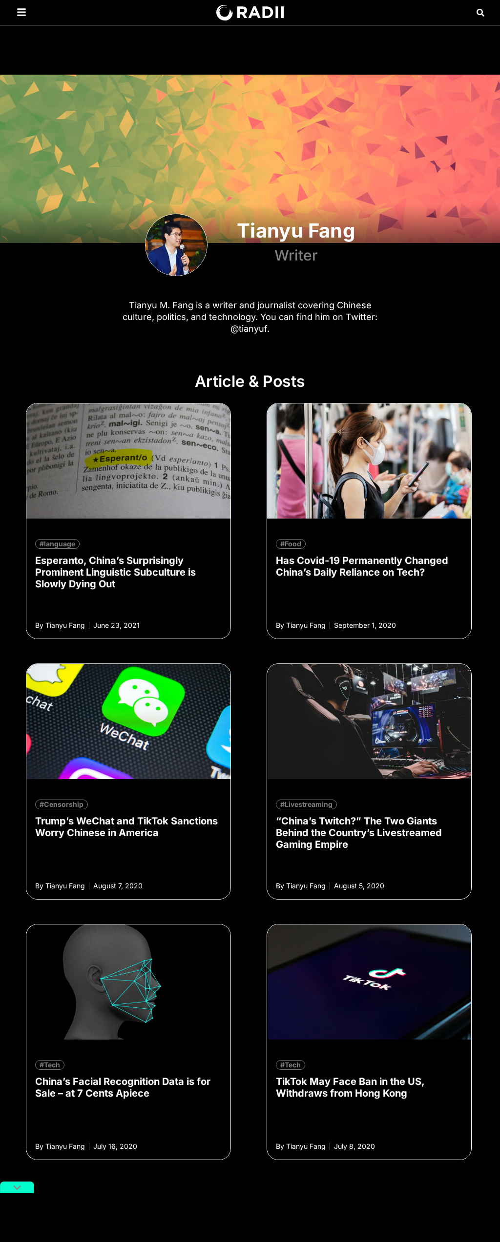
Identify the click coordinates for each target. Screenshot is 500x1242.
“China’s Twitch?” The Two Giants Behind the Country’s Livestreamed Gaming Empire (359, 832)
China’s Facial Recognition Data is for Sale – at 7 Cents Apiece (122, 1087)
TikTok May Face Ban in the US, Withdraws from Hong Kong (350, 1087)
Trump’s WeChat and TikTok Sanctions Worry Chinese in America (126, 827)
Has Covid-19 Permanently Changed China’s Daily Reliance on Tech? (362, 566)
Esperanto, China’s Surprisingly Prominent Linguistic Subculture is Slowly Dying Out (115, 572)
